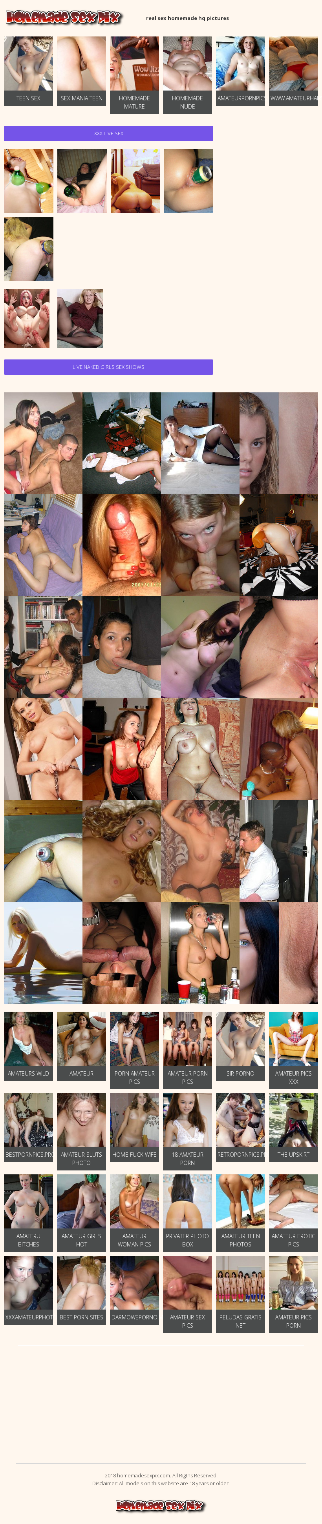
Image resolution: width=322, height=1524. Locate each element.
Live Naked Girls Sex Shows (109, 366)
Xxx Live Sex (108, 133)
